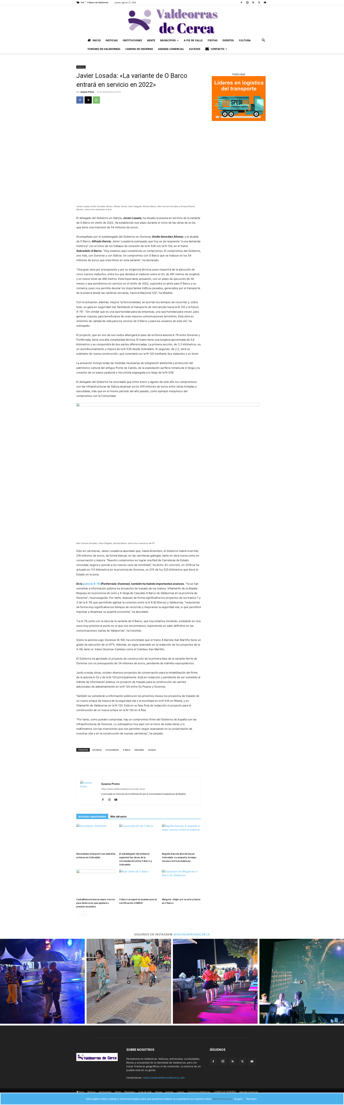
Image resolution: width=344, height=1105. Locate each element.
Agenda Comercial (171, 49)
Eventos (228, 40)
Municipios (168, 40)
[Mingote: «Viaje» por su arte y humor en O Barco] (181, 883)
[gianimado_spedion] (239, 120)
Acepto (238, 1098)
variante (152, 749)
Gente (151, 40)
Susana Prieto (87, 91)
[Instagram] (247, 2)
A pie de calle (193, 40)
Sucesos (194, 49)
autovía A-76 (91, 583)
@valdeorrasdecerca (192, 934)
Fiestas (213, 40)
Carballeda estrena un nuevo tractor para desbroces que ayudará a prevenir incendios (95, 903)
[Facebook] (241, 2)
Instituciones (132, 40)
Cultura (245, 40)
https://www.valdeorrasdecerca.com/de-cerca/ (123, 789)
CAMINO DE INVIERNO (139, 49)
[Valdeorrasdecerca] (172, 20)
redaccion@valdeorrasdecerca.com (164, 1077)
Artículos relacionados (92, 816)
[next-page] (84, 914)
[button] (263, 40)
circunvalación (112, 749)
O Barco (126, 749)
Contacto (217, 49)
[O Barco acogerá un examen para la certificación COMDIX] (138, 883)
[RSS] (253, 2)
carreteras (97, 749)
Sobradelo (139, 749)
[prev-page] (78, 914)
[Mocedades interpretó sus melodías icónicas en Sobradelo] (95, 837)
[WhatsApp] (96, 100)
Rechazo (251, 1098)
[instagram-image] (42, 981)
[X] (259, 2)
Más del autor (118, 816)
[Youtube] (265, 2)
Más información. (222, 1098)
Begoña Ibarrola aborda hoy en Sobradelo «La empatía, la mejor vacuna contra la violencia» (179, 857)
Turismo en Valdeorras (103, 49)
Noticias (112, 40)
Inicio (96, 40)
